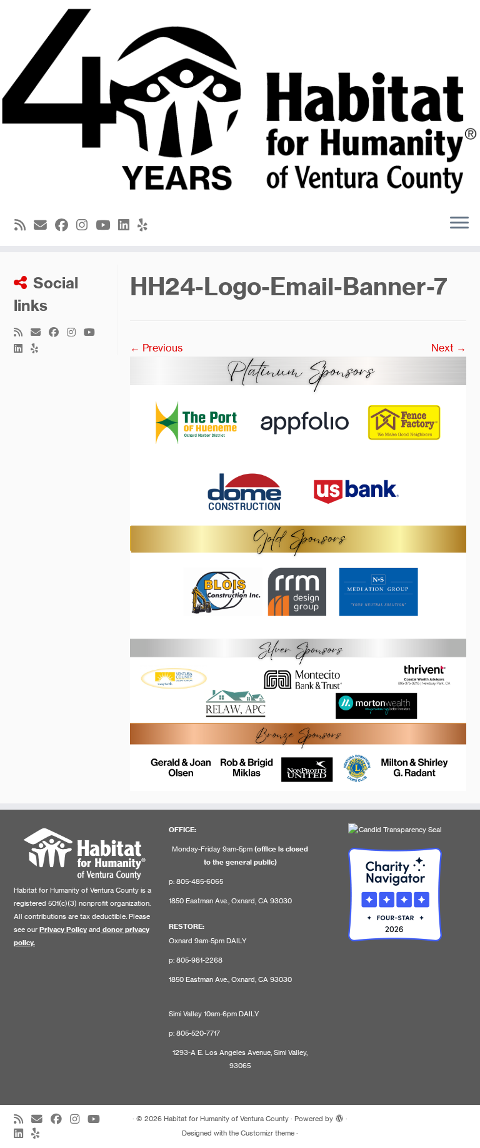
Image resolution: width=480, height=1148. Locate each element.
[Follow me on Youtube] (107, 225)
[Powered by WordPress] (339, 1116)
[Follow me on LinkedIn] (128, 225)
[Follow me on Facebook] (65, 225)
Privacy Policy (63, 929)
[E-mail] (44, 225)
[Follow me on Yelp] (147, 225)
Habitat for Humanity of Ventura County (226, 1118)
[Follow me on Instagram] (86, 225)
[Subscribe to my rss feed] (24, 225)
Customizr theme (267, 1133)
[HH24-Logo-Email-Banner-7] (298, 572)
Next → (448, 347)
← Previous (156, 347)
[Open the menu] (459, 223)
